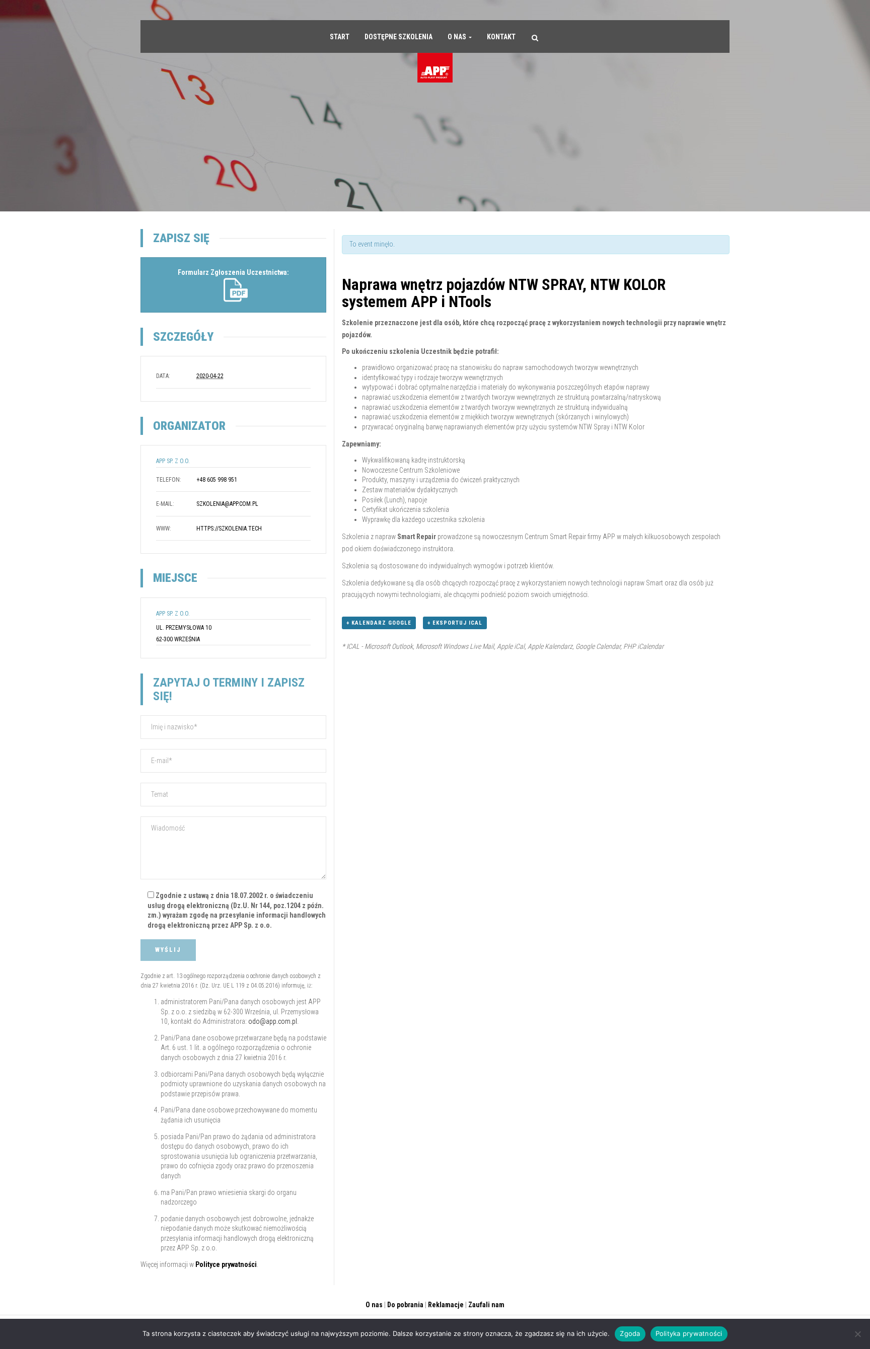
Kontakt (501, 37)
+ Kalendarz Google (378, 623)
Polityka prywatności (689, 1333)
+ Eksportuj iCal (454, 623)
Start (339, 37)
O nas (458, 37)
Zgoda (630, 1333)
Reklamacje (446, 1305)
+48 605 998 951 (216, 479)
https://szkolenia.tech (229, 528)
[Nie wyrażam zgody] (857, 1334)
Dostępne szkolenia (398, 37)
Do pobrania (405, 1305)
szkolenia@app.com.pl (227, 503)
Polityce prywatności (226, 1264)
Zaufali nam (486, 1305)
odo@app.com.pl (272, 1021)
